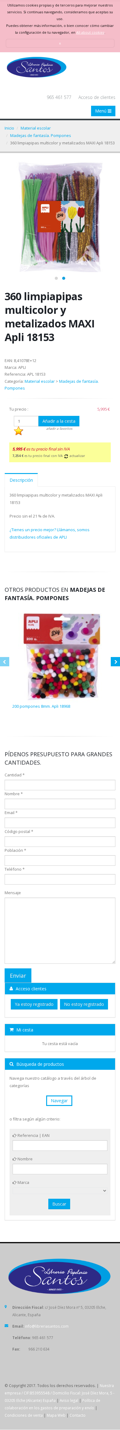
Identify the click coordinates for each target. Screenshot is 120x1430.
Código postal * (19, 831)
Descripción (21, 480)
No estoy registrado (84, 1004)
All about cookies (90, 32)
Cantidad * (15, 775)
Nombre (25, 1159)
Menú (101, 111)
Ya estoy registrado (34, 1004)
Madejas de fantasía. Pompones (40, 135)
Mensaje (13, 892)
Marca (23, 1182)
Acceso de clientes (96, 97)
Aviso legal (69, 1400)
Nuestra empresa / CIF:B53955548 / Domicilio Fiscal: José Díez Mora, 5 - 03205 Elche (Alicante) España (59, 1393)
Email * (11, 812)
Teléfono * (15, 869)
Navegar (59, 1100)
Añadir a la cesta (58, 421)
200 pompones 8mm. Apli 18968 (41, 706)
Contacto (78, 1415)
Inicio (9, 128)
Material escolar (36, 128)
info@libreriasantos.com (47, 1326)
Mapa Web (56, 1415)
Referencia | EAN (33, 1135)
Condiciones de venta (24, 1415)
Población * (15, 850)
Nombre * (14, 793)
